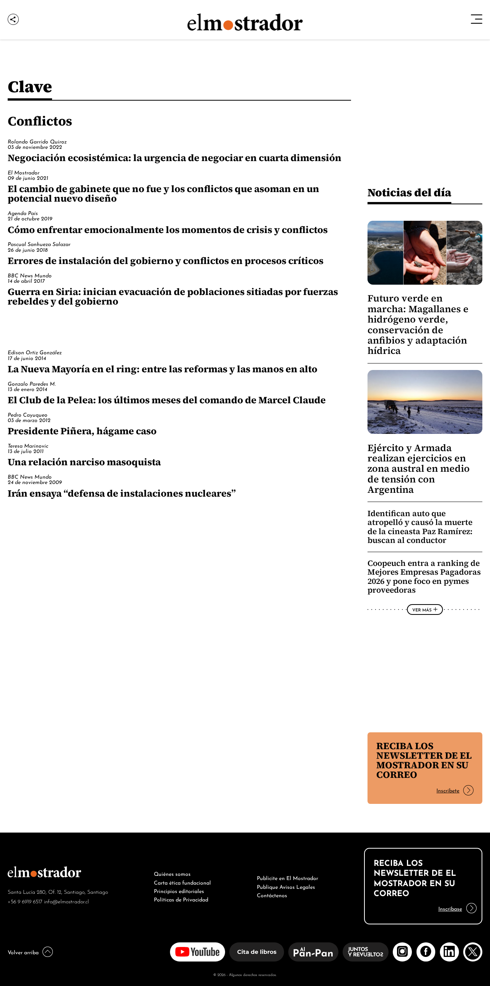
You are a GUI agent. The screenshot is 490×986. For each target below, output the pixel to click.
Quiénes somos (172, 873)
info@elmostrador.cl (66, 901)
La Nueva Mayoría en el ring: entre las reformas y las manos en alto (162, 368)
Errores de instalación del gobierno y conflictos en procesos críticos (165, 260)
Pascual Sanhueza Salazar (39, 244)
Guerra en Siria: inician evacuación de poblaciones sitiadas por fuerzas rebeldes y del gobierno (173, 296)
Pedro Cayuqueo (27, 414)
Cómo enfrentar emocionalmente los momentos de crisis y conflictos (168, 229)
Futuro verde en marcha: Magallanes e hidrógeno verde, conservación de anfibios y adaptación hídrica (418, 324)
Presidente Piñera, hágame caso (82, 430)
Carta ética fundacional (182, 882)
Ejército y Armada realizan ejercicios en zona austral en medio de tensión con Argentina (419, 469)
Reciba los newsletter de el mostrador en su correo (424, 760)
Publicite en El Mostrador (287, 877)
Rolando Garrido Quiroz (37, 141)
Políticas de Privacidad (181, 899)
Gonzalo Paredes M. (32, 383)
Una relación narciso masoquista (84, 461)
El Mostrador (23, 172)
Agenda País (23, 213)
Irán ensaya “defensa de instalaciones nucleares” (122, 493)
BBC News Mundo (30, 275)
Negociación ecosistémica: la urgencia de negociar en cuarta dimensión (174, 157)
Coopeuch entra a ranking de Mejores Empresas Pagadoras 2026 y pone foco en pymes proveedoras (424, 576)
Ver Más (421, 609)
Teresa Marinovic (28, 445)
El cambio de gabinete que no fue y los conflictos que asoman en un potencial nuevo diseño (163, 193)
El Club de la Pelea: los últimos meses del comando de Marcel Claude (167, 399)
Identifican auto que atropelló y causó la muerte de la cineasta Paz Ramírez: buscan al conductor (420, 527)
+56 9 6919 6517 (25, 901)
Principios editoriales (179, 890)
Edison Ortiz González (35, 352)
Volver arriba (23, 951)
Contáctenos (272, 894)
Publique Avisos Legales (286, 886)
